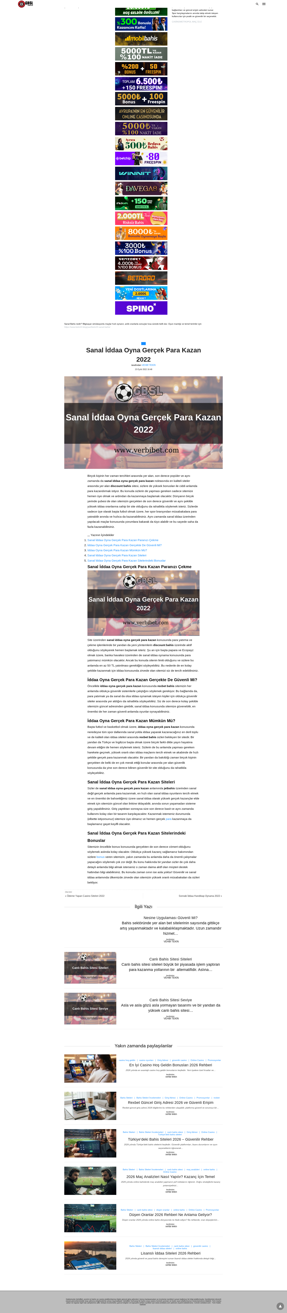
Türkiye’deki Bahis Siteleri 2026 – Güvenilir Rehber (170, 1139)
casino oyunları (146, 1060)
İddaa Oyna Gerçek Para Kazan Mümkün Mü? (117, 550)
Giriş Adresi (162, 1060)
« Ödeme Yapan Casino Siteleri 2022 (84, 896)
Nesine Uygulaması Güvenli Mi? (171, 918)
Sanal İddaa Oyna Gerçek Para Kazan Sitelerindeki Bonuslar (126, 560)
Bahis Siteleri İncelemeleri (148, 1098)
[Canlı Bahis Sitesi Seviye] (90, 1008)
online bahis (209, 1169)
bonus (101, 856)
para (169, 819)
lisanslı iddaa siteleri (162, 1248)
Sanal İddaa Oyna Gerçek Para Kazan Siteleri (116, 555)
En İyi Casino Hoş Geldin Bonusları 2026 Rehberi (170, 1065)
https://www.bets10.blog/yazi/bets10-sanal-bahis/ (87, 327)
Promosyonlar (214, 1060)
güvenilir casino (179, 1060)
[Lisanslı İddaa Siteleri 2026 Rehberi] (90, 1255)
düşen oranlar (163, 1210)
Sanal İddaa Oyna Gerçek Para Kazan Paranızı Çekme (122, 540)
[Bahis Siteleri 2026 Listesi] (26, 4)
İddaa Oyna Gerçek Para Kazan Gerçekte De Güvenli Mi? (124, 545)
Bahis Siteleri (126, 1098)
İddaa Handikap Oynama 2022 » (200, 896)
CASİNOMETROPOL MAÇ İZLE (187, 21)
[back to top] (280, 1306)
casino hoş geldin (127, 1060)
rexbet (217, 1098)
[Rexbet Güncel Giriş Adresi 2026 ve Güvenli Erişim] (90, 1106)
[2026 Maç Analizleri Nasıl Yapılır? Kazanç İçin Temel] (90, 1181)
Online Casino (197, 1060)
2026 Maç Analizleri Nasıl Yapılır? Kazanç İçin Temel (170, 1177)
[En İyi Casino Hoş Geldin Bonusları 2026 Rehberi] (90, 1068)
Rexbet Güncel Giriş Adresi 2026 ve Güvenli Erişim (170, 1102)
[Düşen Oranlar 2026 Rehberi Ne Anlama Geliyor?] (90, 1218)
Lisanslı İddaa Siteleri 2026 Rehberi (171, 1253)
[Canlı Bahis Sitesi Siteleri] (90, 968)
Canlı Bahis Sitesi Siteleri (170, 959)
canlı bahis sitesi (175, 1132)
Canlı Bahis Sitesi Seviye (170, 1000)
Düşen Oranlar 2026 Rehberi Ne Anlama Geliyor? (170, 1215)
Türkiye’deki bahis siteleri (170, 1134)
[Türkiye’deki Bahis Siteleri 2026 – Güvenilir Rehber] (90, 1143)
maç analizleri (193, 1169)
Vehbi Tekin (149, 365)
